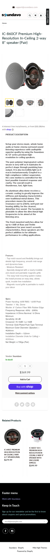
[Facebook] (5, 531)
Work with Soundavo (11, 499)
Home (4, 23)
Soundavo (17, 356)
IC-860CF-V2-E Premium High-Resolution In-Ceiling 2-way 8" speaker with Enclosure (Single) (36, 455)
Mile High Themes (40, 548)
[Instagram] (12, 531)
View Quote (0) (47, 16)
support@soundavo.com (26, 7)
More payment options (25, 393)
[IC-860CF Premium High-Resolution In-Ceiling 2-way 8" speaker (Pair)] (25, 76)
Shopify (21, 548)
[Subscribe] (44, 521)
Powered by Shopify (25, 551)
